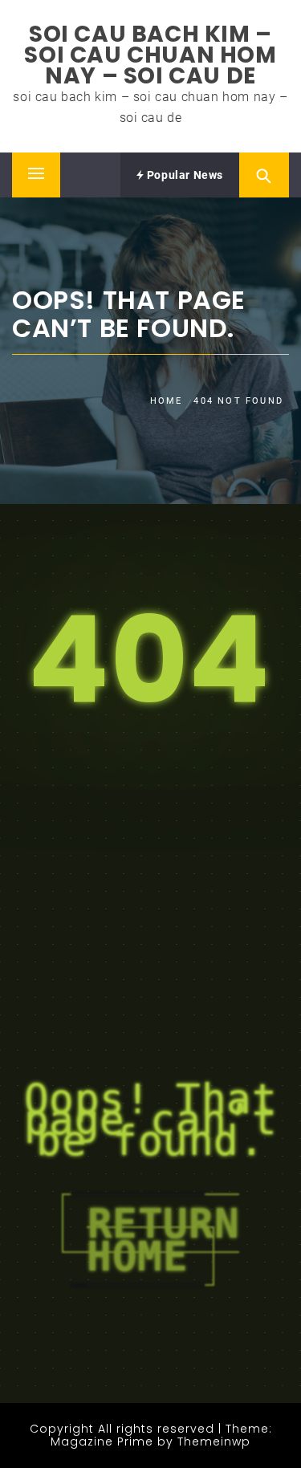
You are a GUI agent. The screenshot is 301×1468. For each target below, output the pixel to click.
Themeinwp (213, 1441)
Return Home (163, 1239)
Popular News (183, 175)
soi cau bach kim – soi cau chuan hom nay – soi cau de (150, 54)
